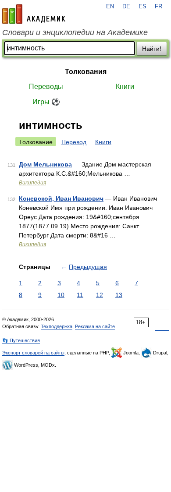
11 (80, 294)
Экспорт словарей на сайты (33, 352)
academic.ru (33, 14)
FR (158, 7)
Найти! (151, 48)
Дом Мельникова (45, 164)
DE (126, 7)
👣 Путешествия (21, 340)
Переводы (46, 86)
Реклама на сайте (95, 326)
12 (99, 294)
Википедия (32, 183)
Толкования (86, 71)
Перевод (73, 141)
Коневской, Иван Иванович (61, 198)
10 (60, 294)
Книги (125, 86)
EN (110, 7)
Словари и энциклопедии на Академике (75, 32)
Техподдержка (56, 326)
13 (118, 294)
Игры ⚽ (46, 102)
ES (142, 7)
